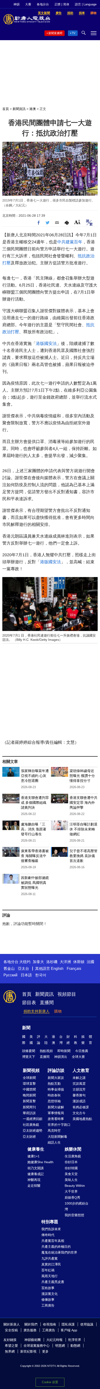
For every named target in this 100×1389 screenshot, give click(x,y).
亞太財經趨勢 (32, 1130)
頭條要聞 (28, 1051)
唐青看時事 (56, 1119)
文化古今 (79, 1113)
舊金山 (9, 969)
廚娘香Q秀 (72, 1197)
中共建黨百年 (69, 242)
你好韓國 (71, 1168)
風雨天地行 (49, 1276)
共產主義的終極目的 (56, 1246)
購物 (58, 1011)
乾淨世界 (74, 1340)
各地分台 (43, 4)
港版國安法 (46, 343)
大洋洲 (65, 962)
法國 (90, 962)
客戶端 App (69, 1330)
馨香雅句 (79, 1095)
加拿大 (38, 962)
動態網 (75, 1345)
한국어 (40, 975)
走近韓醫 (33, 1185)
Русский (10, 975)
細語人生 (54, 1142)
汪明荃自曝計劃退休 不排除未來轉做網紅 (83, 829)
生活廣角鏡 (73, 1156)
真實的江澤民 (51, 1264)
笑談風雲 (79, 1083)
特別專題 (49, 1221)
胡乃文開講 (35, 1168)
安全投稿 (11, 1330)
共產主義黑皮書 (52, 1282)
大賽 (28, 4)
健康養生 (35, 1149)
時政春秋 (54, 1095)
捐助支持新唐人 (36, 1011)
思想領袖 (54, 1101)
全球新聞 (29, 1078)
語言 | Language (86, 4)
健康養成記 (35, 1174)
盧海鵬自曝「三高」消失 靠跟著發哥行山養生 (33, 829)
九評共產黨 (49, 1258)
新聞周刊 (29, 1107)
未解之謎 (79, 1078)
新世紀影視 (28, 1351)
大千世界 (71, 1191)
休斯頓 (78, 962)
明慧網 (60, 1345)
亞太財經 (29, 1136)
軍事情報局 (56, 1113)
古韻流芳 (79, 1089)
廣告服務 (30, 1330)
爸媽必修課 (81, 1107)
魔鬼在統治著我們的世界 (59, 1252)
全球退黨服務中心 (36, 1345)
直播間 (47, 1002)
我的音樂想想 (74, 1215)
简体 (66, 4)
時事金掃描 (56, 1089)
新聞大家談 (56, 1078)
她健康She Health (40, 1162)
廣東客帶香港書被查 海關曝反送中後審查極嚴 (35, 856)
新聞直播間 (55, 33)
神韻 (16, 4)
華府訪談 (29, 1113)
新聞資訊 (19, 109)
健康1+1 (33, 1156)
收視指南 (49, 1324)
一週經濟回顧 (32, 1119)
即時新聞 (63, 1051)
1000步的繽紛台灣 (76, 1206)
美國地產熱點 (82, 1119)
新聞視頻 (31, 1070)
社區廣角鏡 (31, 1125)
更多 (45, 1351)
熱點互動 (54, 1083)
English (57, 969)
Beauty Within (75, 1185)
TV (73, 33)
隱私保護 (68, 1324)
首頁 (5, 109)
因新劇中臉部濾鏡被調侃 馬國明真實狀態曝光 (35, 882)
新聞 (26, 1027)
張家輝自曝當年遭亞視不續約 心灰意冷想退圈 (35, 776)
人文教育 (81, 1070)
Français (74, 969)
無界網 (10, 1351)
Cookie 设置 (50, 1382)
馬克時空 (54, 1130)
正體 (57, 4)
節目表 (29, 1002)
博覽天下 (28, 1057)
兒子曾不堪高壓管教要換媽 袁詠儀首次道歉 (83, 856)
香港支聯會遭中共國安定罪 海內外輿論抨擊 (83, 802)
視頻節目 (66, 994)
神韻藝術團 (32, 1340)
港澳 (32, 109)
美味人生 (71, 1180)
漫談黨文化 (49, 1294)
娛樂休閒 (73, 1149)
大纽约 (24, 962)
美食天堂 (71, 1174)
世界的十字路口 (59, 1125)
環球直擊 (29, 1083)
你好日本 (71, 1162)
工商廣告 (47, 1305)
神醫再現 (33, 1180)
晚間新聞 (29, 1095)
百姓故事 (47, 1288)
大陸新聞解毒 (57, 1136)
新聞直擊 (29, 1101)
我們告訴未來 (51, 1229)
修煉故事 (47, 1299)
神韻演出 (60, 1057)
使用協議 (86, 1324)
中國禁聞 (29, 1089)
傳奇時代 (47, 1235)
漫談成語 (79, 1101)
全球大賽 (78, 1057)
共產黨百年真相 (52, 1241)
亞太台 (23, 969)
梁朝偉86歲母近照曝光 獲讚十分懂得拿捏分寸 (82, 776)
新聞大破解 (56, 1107)
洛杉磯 (51, 962)
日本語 (26, 975)
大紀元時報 (54, 1340)
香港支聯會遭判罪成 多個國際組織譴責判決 (35, 802)
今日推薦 (81, 1051)
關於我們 (30, 1324)
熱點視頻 (46, 1051)
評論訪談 (56, 1070)
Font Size (77, 222)
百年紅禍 (47, 1270)
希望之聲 (11, 1345)
